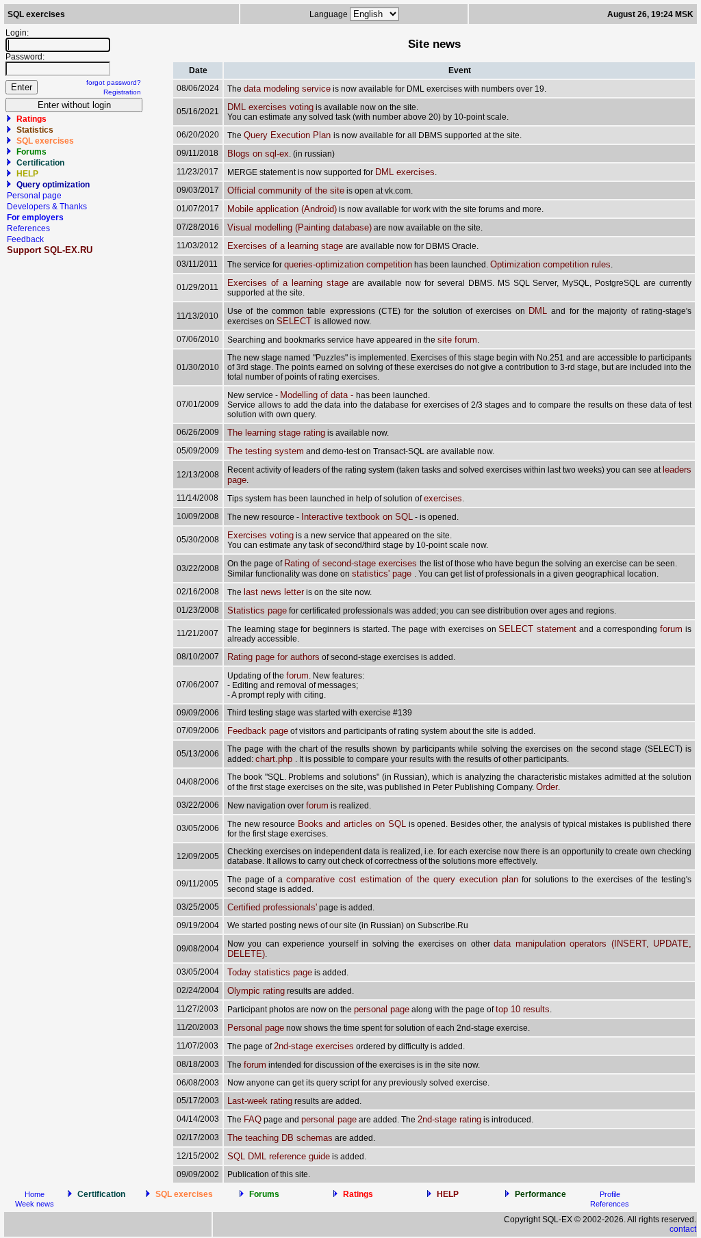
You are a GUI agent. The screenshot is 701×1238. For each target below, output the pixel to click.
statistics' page (383, 573)
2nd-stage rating (449, 1119)
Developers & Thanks (47, 206)
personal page (381, 1009)
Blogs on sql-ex (258, 153)
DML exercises (405, 172)
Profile (610, 1194)
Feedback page (257, 731)
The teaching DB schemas (280, 1138)
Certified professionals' (272, 907)
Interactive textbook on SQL (357, 517)
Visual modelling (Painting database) (299, 227)
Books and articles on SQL (352, 824)
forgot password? (113, 82)
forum (671, 629)
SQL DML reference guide (278, 1156)
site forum (457, 339)
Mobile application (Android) (282, 209)
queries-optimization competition (348, 264)
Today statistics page (269, 972)
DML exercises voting (270, 107)
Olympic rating (256, 991)
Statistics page (257, 610)
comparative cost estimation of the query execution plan (402, 879)
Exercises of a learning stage (286, 246)
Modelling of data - (318, 395)
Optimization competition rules (550, 264)
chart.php (275, 759)
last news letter (274, 592)
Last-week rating (259, 1101)
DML (539, 311)
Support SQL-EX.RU (49, 250)
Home (34, 1194)
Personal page (34, 195)
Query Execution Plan (288, 135)
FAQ (253, 1119)
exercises (443, 498)
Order (547, 787)
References (28, 228)
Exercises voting (260, 535)
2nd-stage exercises (314, 1046)
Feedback (25, 239)
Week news (34, 1204)
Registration (122, 92)
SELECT (295, 321)
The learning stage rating (276, 432)
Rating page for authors (273, 657)
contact (683, 1229)
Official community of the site (285, 190)
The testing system (265, 451)
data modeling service (287, 88)
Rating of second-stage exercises (352, 563)
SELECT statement (537, 629)
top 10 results (523, 1009)
